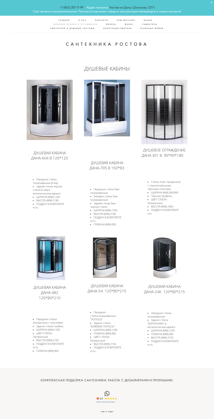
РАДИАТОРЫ (149, 24)
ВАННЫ (148, 20)
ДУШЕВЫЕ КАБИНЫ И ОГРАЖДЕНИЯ (76, 24)
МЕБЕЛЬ (111, 24)
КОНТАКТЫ (101, 20)
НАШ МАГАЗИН (126, 20)
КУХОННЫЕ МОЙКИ (152, 28)
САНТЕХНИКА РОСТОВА (107, 44)
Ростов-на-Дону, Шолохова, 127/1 (132, 7)
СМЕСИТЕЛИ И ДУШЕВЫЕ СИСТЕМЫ (72, 28)
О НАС (82, 20)
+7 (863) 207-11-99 (71, 7)
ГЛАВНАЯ (64, 20)
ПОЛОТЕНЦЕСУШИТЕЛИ (117, 28)
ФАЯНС (129, 24)
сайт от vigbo (107, 411)
